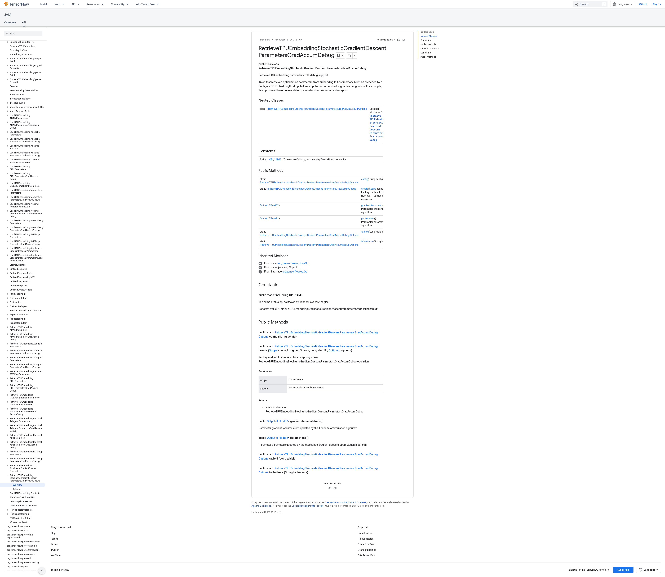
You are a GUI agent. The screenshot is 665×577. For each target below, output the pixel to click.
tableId (365, 231)
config (364, 179)
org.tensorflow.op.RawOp (293, 263)
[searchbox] (23, 33)
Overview (10, 22)
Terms (54, 569)
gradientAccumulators (373, 205)
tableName (367, 241)
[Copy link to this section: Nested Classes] (287, 101)
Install (43, 4)
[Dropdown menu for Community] (128, 4)
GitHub (643, 4)
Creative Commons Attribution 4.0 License (345, 502)
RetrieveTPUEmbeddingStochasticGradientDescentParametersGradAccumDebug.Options (317, 108)
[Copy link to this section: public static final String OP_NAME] (306, 295)
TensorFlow (264, 39)
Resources (93, 4)
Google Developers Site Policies (307, 506)
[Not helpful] (403, 39)
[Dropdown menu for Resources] (103, 4)
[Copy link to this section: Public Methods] (286, 171)
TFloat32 (274, 205)
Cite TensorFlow (366, 555)
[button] (22, 42)
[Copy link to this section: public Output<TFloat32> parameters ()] (312, 438)
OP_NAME (275, 159)
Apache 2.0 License (261, 506)
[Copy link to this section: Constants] (278, 151)
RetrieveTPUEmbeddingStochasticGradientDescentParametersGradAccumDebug (379, 128)
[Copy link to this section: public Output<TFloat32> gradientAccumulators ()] (326, 421)
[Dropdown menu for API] (79, 4)
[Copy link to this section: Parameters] (275, 371)
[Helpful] (398, 39)
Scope (372, 188)
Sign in (657, 4)
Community (117, 4)
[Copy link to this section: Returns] (271, 400)
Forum (54, 538)
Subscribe (623, 569)
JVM (7, 15)
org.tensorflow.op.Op (294, 271)
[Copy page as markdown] (349, 55)
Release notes (366, 538)
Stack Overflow (366, 544)
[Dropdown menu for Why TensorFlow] (159, 4)
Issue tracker (365, 533)
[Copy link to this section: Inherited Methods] (291, 256)
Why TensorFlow (145, 4)
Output (264, 205)
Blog (53, 533)
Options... (335, 350)
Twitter (55, 549)
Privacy (65, 569)
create (364, 188)
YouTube (56, 555)
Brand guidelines (367, 549)
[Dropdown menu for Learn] (64, 4)
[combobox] (590, 4)
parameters (367, 218)
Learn (57, 4)
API (73, 4)
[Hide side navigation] (41, 570)
